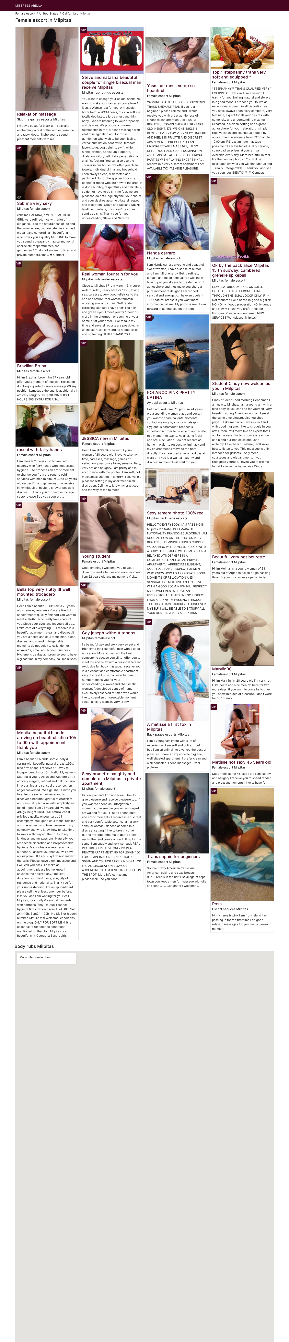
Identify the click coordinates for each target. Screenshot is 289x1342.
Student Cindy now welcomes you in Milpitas (241, 386)
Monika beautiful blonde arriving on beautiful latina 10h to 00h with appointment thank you (46, 740)
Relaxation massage (36, 114)
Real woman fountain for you (110, 274)
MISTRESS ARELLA (28, 5)
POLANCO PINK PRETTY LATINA (171, 395)
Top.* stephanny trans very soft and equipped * (239, 74)
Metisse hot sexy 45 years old (241, 762)
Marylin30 (222, 668)
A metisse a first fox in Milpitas (169, 727)
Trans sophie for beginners (173, 856)
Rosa (217, 903)
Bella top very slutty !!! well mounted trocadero (43, 592)
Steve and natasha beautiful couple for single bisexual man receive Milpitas (111, 82)
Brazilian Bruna (31, 365)
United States (48, 13)
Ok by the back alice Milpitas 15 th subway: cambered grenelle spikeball (240, 270)
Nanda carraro (161, 253)
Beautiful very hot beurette (238, 556)
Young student (96, 556)
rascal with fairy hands (39, 449)
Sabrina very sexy (34, 203)
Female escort (25, 13)
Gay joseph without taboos (108, 632)
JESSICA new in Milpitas (105, 438)
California (69, 13)
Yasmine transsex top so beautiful (171, 88)
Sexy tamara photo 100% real (175, 513)
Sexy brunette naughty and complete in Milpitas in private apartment (111, 778)
